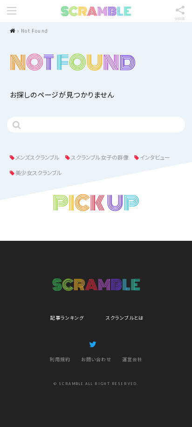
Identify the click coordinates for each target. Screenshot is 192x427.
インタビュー (155, 157)
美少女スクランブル (38, 172)
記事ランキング (67, 317)
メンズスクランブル (37, 157)
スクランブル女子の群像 (100, 157)
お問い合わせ (96, 359)
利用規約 (60, 359)
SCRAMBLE (96, 11)
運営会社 (132, 359)
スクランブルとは (125, 317)
